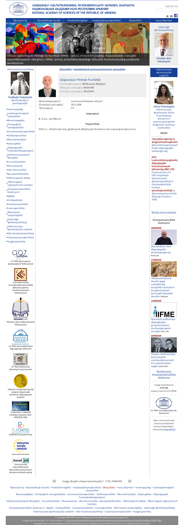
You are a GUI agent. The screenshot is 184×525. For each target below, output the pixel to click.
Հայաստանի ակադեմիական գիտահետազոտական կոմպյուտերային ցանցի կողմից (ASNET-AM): (114, 520)
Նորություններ (16, 208)
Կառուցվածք (15, 109)
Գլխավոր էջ (20, 20)
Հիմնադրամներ (16, 135)
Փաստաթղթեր (16, 120)
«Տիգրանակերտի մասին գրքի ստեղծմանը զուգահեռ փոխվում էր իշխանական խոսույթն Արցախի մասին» (162, 287)
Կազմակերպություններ (106, 20)
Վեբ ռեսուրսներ (16, 170)
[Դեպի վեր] (54, 482)
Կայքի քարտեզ (16, 241)
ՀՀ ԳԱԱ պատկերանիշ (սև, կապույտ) (164, 411)
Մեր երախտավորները (20, 69)
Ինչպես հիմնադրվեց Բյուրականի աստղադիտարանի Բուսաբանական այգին (163, 360)
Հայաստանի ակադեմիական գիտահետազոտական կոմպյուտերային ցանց (20, 468)
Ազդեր (11, 196)
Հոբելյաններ (14, 200)
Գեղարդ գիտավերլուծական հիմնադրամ (21, 323)
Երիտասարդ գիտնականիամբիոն (163, 72)
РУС (176, 6)
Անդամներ (135, 20)
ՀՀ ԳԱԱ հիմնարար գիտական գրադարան (20, 368)
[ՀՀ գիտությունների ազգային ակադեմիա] (18, 15)
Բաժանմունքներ (78, 20)
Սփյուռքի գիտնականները (159, 508)
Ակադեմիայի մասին (49, 20)
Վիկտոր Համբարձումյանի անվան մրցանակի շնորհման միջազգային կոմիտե (21, 393)
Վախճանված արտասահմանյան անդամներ (99, 69)
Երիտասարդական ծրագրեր (23, 501)
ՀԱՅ (167, 6)
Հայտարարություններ (20, 237)
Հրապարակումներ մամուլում (26, 508)
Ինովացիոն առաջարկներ (50, 494)
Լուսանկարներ (16, 161)
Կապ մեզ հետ (164, 20)
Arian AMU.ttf (169, 429)
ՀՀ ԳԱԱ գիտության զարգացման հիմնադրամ (20, 262)
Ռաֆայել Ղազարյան (20, 97)
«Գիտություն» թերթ (18, 178)
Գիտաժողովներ (16, 139)
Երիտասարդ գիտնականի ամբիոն (53, 511)
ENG (172, 6)
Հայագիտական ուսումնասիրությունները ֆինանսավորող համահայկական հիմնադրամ (20, 287)
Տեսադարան (15, 166)
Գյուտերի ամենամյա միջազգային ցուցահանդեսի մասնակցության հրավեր (163, 325)
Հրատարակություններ (21, 131)
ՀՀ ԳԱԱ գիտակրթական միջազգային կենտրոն (21, 347)
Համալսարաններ (17, 204)
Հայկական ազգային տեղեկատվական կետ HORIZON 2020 (20, 414)
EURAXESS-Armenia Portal (20, 435)
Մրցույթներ (14, 143)
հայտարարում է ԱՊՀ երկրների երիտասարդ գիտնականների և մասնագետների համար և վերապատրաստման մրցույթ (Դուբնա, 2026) (166, 172)
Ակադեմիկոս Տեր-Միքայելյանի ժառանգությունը (161, 249)
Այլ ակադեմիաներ (18, 174)
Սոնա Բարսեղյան (164, 106)
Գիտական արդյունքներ (128, 508)
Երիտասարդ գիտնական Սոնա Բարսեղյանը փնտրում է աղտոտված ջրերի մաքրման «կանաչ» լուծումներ (164, 118)
